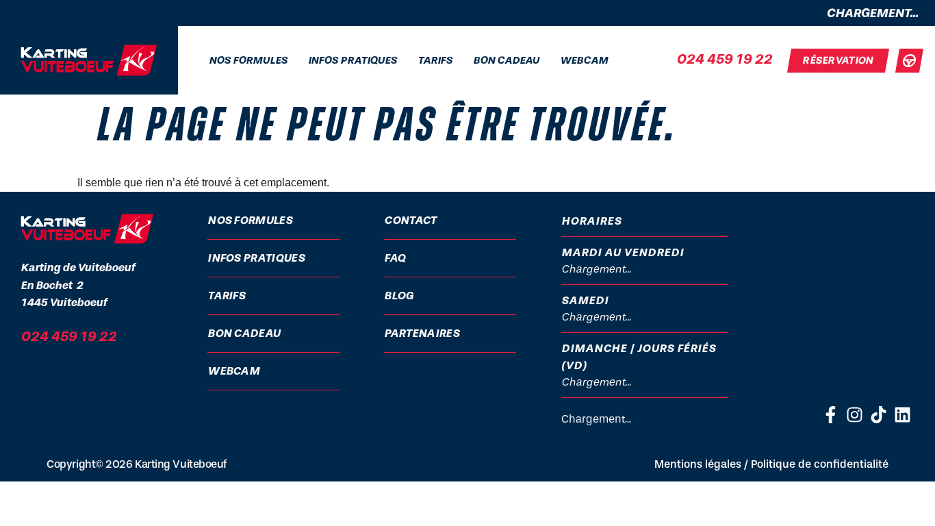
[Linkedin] (902, 415)
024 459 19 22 (724, 59)
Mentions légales (697, 464)
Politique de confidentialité (819, 464)
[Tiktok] (879, 415)
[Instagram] (855, 415)
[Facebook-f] (831, 415)
